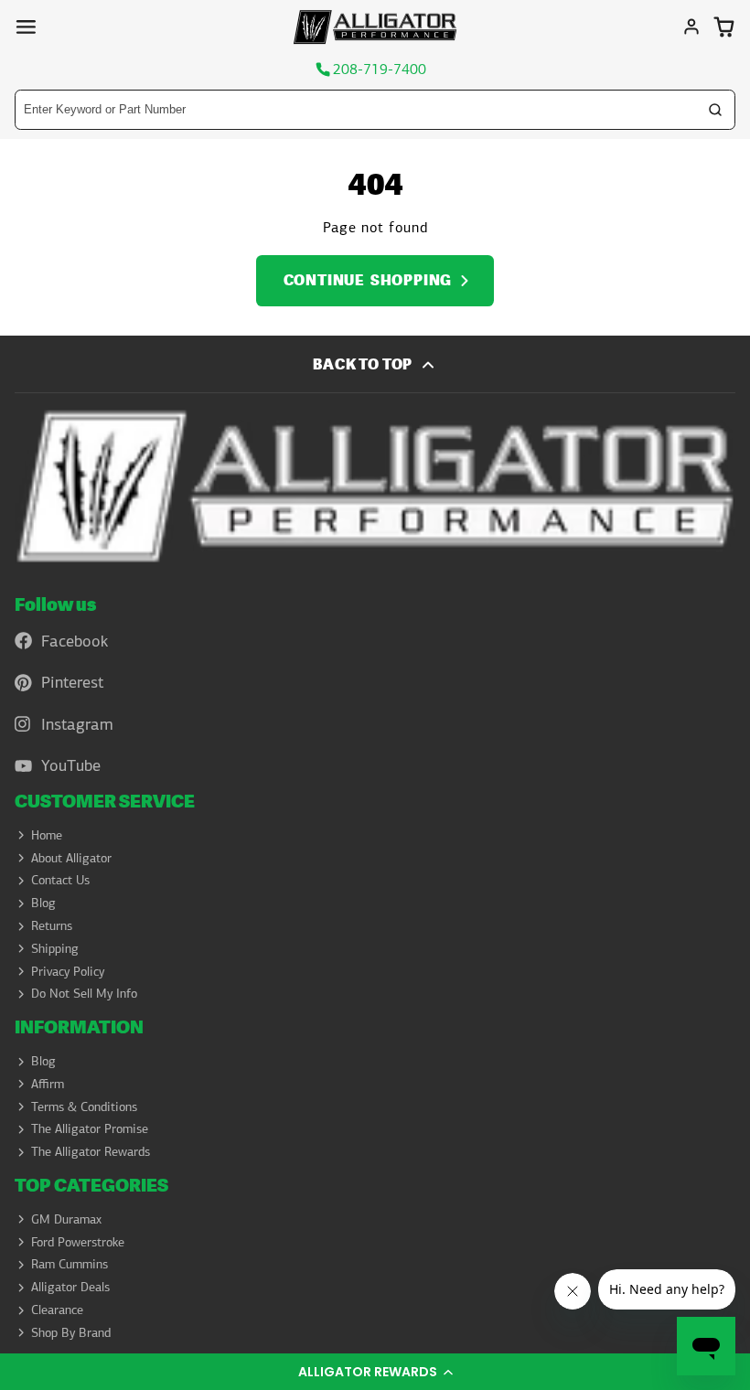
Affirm (47, 1083)
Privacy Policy (67, 971)
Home (46, 835)
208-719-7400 (379, 69)
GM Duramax (66, 1219)
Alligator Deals (70, 1286)
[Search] (715, 110)
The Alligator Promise (89, 1128)
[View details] (375, 486)
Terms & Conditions (84, 1106)
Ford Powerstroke (77, 1242)
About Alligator (71, 858)
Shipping (55, 948)
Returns (51, 925)
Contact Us (60, 879)
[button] (375, 1371)
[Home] (375, 27)
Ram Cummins (69, 1264)
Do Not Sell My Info (84, 993)
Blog (43, 902)
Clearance (57, 1309)
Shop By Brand (71, 1332)
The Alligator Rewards (90, 1151)
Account (691, 26)
